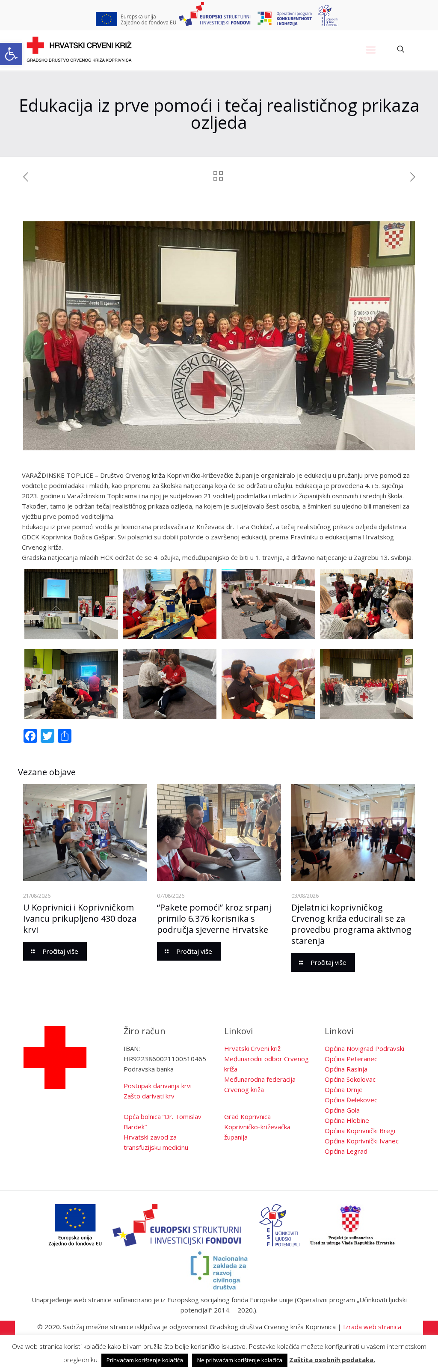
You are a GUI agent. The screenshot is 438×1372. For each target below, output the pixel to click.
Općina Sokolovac (350, 1079)
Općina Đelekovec (351, 1099)
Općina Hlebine (347, 1120)
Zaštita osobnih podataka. (332, 1359)
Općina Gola (342, 1110)
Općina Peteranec (351, 1058)
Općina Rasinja (346, 1069)
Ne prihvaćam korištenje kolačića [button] (239, 1360)
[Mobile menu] (371, 49)
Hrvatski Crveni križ (252, 1048)
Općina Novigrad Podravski (364, 1048)
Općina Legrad (346, 1151)
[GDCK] (79, 49)
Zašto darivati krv (149, 1096)
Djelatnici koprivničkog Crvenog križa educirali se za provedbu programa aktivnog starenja (351, 924)
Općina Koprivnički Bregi (360, 1130)
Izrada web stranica (372, 1326)
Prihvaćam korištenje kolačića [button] (145, 1360)
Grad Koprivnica (247, 1116)
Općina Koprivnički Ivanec (362, 1141)
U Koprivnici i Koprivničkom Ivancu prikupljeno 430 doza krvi (79, 918)
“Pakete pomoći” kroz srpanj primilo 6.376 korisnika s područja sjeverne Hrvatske (214, 918)
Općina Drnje (344, 1089)
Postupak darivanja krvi (158, 1085)
